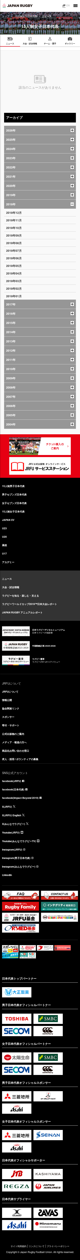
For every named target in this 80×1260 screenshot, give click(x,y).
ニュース (7, 579)
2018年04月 (14, 273)
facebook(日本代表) (13, 789)
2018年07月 (14, 250)
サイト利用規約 (18, 1246)
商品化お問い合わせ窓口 (15, 750)
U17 (4, 553)
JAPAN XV (8, 520)
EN (68, 5)
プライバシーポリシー (58, 1246)
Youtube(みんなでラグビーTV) (19, 841)
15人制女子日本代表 (26, 16)
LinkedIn (7, 875)
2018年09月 (14, 235)
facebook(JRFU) (11, 781)
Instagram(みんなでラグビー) (18, 866)
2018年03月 (14, 281)
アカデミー (8, 562)
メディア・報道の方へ (14, 742)
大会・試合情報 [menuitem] (30, 43)
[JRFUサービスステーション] (40, 466)
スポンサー (8, 717)
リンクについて (37, 1246)
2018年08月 (14, 243)
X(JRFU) (7, 806)
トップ (5, 16)
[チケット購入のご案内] (40, 446)
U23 (4, 528)
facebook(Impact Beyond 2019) (20, 798)
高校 (4, 545)
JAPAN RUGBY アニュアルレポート (22, 612)
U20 (4, 537)
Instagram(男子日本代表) (16, 858)
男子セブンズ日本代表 (14, 494)
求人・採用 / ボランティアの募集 (20, 759)
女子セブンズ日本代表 (14, 503)
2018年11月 (14, 220)
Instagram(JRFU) (12, 849)
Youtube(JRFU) (11, 832)
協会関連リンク (10, 708)
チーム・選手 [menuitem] (50, 43)
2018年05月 (14, 266)
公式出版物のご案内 (13, 734)
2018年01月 (14, 296)
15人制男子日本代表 (13, 486)
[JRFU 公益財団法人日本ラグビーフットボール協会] (17, 5)
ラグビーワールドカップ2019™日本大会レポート (29, 604)
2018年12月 (14, 212)
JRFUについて (10, 691)
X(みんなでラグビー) (13, 824)
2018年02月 (14, 288)
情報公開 (7, 700)
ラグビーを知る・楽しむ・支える (20, 595)
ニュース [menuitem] (10, 43)
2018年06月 (14, 258)
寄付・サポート (10, 725)
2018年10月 (14, 228)
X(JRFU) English (11, 815)
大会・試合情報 (10, 587)
